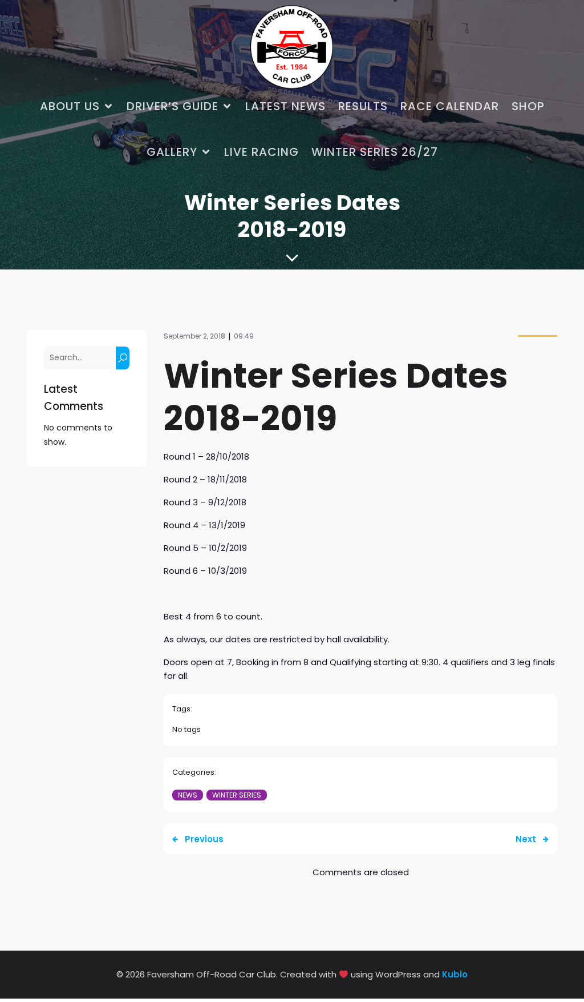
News (187, 795)
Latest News (285, 106)
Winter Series (236, 795)
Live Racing (261, 152)
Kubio (455, 974)
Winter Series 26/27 (374, 152)
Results (363, 106)
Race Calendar (449, 106)
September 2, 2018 (194, 336)
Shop (528, 106)
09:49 (244, 336)
